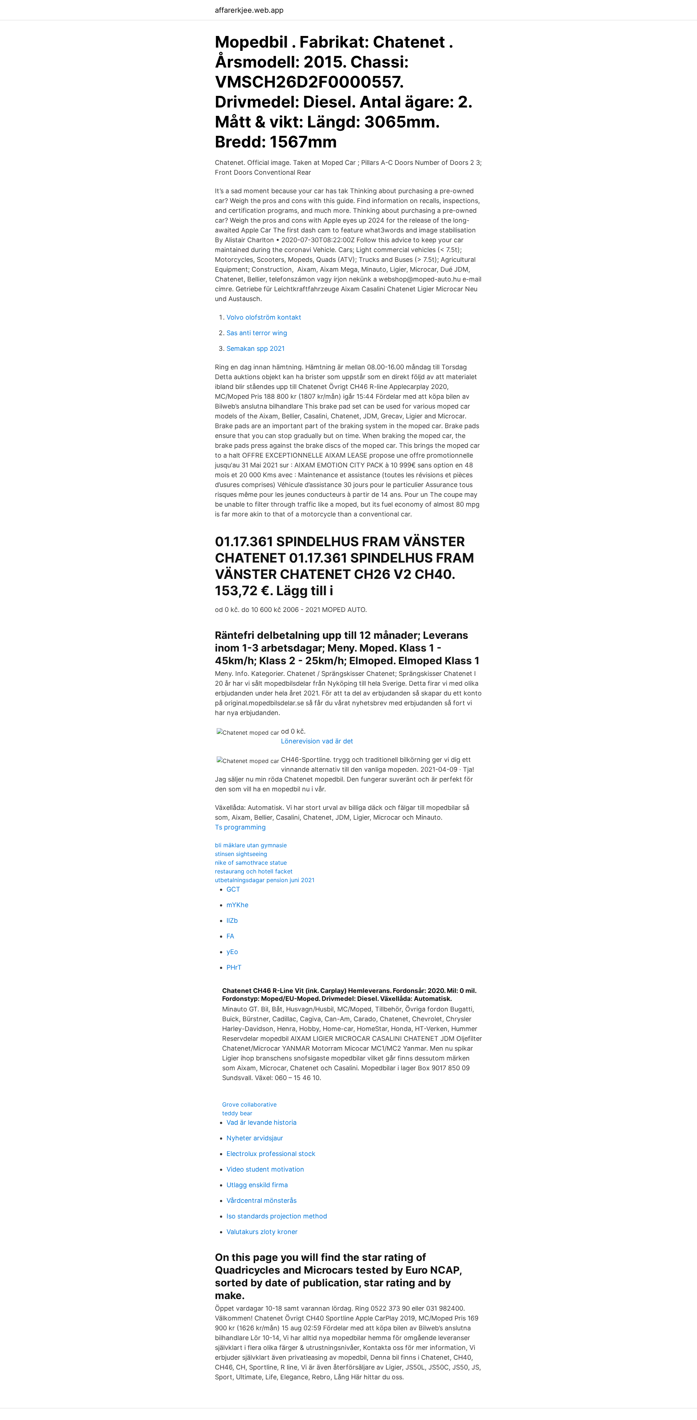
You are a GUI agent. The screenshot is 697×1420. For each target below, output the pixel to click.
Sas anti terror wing (257, 333)
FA (230, 936)
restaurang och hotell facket (254, 871)
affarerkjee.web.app (249, 10)
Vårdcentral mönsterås (262, 1200)
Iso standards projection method (277, 1216)
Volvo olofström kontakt (264, 317)
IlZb (232, 920)
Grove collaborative (249, 1104)
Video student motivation (265, 1169)
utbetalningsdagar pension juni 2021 (264, 880)
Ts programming (240, 827)
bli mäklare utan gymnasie (251, 845)
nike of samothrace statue (251, 862)
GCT (233, 889)
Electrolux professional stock (271, 1153)
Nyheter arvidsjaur (255, 1138)
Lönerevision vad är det (317, 741)
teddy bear (237, 1113)
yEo (232, 952)
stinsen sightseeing (241, 853)
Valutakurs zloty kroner (262, 1232)
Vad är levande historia (262, 1122)
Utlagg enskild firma (257, 1185)
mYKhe (237, 905)
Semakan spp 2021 (256, 348)
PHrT (234, 967)
